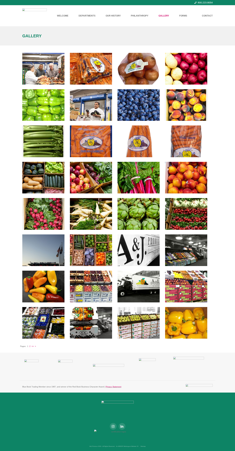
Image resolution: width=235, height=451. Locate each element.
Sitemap (143, 446)
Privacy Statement (113, 387)
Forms (183, 16)
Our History (113, 16)
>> (33, 346)
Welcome (62, 16)
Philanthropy (139, 16)
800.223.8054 (205, 2)
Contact (207, 16)
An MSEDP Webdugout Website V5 (127, 446)
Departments (87, 16)
